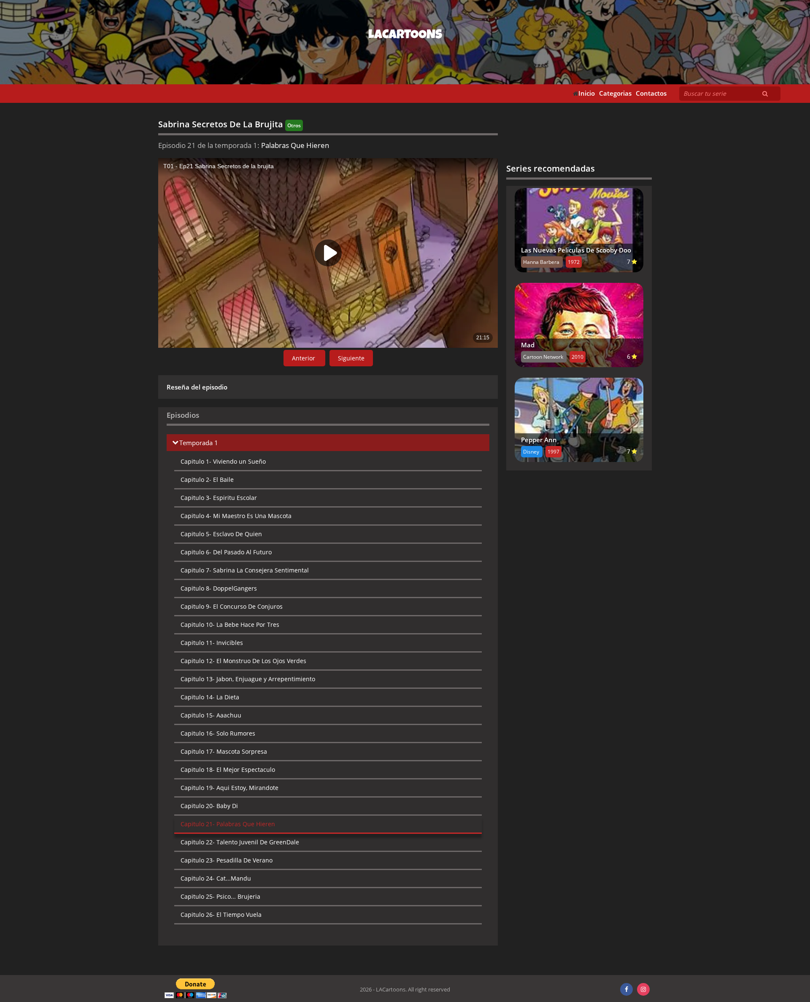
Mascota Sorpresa (224, 751)
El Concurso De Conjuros (232, 606)
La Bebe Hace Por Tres (230, 625)
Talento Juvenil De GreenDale (240, 842)
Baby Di (209, 806)
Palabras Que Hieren (228, 824)
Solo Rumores (218, 733)
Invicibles (212, 643)
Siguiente (351, 358)
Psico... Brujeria (220, 896)
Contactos (651, 93)
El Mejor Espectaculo (228, 770)
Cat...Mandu (216, 878)
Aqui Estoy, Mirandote (229, 788)
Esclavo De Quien (221, 534)
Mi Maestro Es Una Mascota (236, 516)
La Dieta (210, 697)
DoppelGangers (219, 588)
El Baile (207, 479)
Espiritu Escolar (219, 498)
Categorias (615, 93)
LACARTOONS (405, 36)
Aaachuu (211, 715)
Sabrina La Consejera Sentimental (245, 570)
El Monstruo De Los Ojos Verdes (243, 661)
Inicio (586, 93)
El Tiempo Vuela (221, 915)
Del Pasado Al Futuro (226, 552)
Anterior (304, 358)
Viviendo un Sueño (223, 461)
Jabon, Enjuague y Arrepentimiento (248, 679)
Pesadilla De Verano (227, 860)
